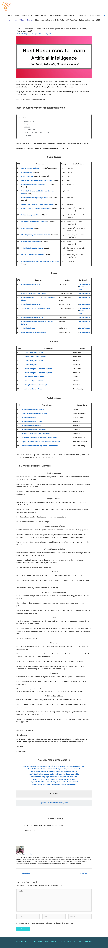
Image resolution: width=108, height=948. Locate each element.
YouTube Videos (29, 130)
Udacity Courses (40, 15)
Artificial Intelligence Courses (33, 389)
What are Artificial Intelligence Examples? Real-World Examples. (54, 784)
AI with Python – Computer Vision (35, 357)
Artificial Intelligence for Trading (32, 248)
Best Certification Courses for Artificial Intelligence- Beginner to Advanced (54, 769)
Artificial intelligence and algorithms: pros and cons (40, 446)
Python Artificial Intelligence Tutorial (34, 413)
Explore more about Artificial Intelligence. (54, 803)
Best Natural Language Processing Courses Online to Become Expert (54, 772)
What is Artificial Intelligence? (34, 377)
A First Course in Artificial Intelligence (33, 332)
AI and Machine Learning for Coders (33, 293)
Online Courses (27, 15)
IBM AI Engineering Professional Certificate (35, 235)
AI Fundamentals (27, 176)
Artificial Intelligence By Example (32, 317)
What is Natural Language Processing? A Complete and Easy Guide (54, 777)
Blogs (17, 15)
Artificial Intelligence (26, 20)
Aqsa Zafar (28, 854)
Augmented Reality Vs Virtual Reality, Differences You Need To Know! (54, 782)
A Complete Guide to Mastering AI (35, 385)
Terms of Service (66, 942)
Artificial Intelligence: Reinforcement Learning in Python (40, 261)
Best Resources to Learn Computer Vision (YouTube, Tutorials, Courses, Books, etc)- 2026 (54, 766)
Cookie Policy (88, 942)
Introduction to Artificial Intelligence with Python (37, 204)
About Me (28, 942)
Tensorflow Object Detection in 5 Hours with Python (39, 438)
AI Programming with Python (31, 215)
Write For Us (78, 942)
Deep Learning (69, 15)
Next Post (84, 873)
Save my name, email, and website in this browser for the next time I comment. (46, 923)
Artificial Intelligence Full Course (33, 409)
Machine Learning (55, 15)
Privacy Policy (38, 942)
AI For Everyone (26, 172)
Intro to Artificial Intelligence (30, 168)
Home (10, 15)
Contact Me (19, 942)
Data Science (81, 15)
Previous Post (24, 873)
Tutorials (27, 127)
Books (26, 124)
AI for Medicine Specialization (31, 242)
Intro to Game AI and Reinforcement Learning (36, 180)
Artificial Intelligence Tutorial (33, 353)
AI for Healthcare (27, 228)
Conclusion (27, 135)
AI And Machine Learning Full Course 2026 (36, 434)
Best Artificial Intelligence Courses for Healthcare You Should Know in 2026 (54, 774)
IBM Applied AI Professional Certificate (34, 222)
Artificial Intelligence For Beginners (34, 430)
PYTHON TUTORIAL (95, 15)
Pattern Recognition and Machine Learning (35, 308)
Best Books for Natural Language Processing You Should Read (54, 779)
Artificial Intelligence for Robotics (32, 184)
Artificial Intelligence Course (31, 425)
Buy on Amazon (84, 284)
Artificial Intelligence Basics (30, 284)
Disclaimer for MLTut (52, 942)
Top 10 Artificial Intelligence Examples (36, 133)
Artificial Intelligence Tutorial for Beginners (38, 369)
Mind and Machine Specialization (32, 255)
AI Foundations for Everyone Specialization (35, 208)
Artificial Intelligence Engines (30, 304)
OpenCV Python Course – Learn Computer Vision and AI (41, 442)
